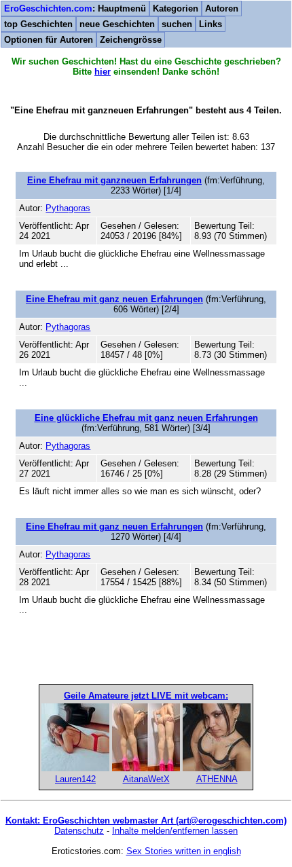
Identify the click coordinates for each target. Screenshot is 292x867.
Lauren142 (75, 779)
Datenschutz (79, 831)
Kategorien (175, 8)
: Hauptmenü (75, 8)
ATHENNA (217, 779)
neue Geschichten (117, 24)
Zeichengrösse (131, 40)
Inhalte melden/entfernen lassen (175, 831)
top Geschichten (38, 24)
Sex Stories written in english (183, 851)
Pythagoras (67, 208)
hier (102, 72)
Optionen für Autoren (48, 40)
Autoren (221, 8)
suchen (177, 24)
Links (210, 24)
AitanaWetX (146, 779)
